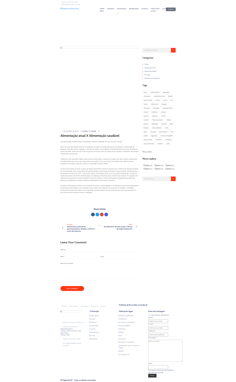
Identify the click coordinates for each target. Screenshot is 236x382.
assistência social (159, 96)
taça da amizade (149, 144)
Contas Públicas (125, 326)
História (93, 319)
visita (168, 144)
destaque (147, 108)
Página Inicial (102, 10)
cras (171, 100)
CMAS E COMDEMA (126, 316)
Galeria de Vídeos (150, 71)
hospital (163, 124)
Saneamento (94, 332)
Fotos (146, 64)
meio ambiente (157, 128)
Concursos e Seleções (127, 322)
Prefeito (64, 306)
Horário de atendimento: (70, 327)
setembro (159, 140)
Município (110, 9)
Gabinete (93, 322)
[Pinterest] (102, 214)
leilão (171, 124)
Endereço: (66, 322)
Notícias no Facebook (152, 78)
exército (146, 120)
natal (166, 128)
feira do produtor (157, 120)
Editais (121, 332)
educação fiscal (168, 108)
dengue (164, 104)
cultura (146, 104)
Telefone (152, 331)
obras (145, 132)
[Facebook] (93, 214)
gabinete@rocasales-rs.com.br (70, 4)
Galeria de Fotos (150, 68)
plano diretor (163, 132)
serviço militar (148, 140)
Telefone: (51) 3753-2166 (69, 2)
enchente (155, 112)
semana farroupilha (167, 136)
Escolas (92, 335)
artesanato (147, 96)
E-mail (150, 324)
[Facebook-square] (147, 307)
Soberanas (94, 339)
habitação (155, 124)
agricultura (166, 92)
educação (156, 108)
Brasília (170, 96)
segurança (154, 136)
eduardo (93, 131)
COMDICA (122, 319)
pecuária (153, 132)
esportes (155, 116)
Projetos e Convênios (126, 342)
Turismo (93, 329)
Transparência (124, 354)
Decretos (122, 329)
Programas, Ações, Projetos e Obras (129, 347)
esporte (146, 116)
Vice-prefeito (74, 306)
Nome (150, 317)
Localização (94, 326)
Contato (103, 306)
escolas (163, 112)
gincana (146, 124)
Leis (120, 335)
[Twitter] (97, 214)
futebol (168, 120)
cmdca (158, 100)
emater (146, 112)
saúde (146, 136)
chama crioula (148, 100)
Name (150, 363)
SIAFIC (121, 351)
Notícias (69, 35)
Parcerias (122, 339)
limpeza (146, 128)
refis (172, 132)
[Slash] (99, 225)
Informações (133, 9)
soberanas (168, 140)
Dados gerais (94, 316)
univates (160, 144)
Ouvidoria (94, 306)
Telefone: (71, 339)
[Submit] (173, 50)
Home (62, 35)
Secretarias (121, 9)
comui (165, 100)
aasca (145, 92)
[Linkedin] (106, 214)
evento (163, 116)
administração (155, 92)
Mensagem (152, 338)
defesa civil (154, 104)
